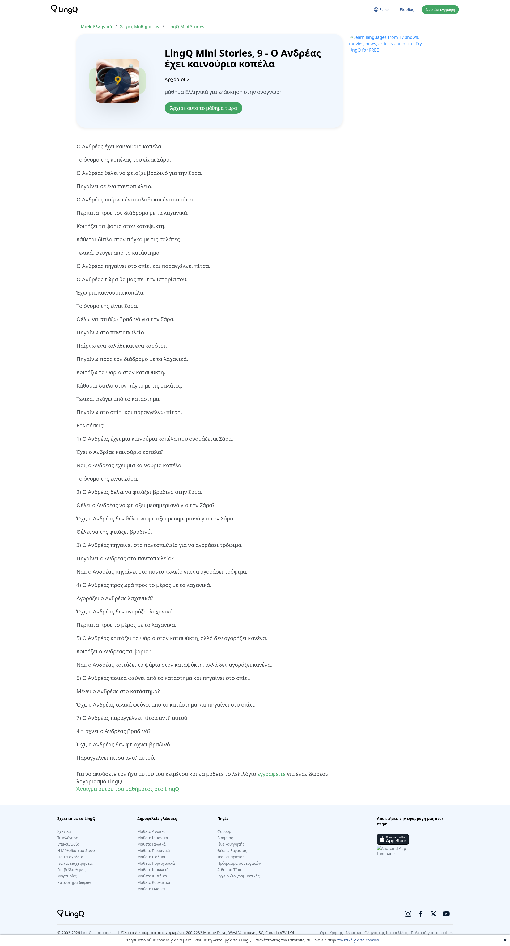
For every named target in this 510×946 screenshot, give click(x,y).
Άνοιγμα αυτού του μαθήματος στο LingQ (127, 788)
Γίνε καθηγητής (230, 844)
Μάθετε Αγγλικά (151, 831)
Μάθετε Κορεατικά (153, 882)
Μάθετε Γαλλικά (151, 844)
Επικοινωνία (68, 844)
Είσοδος (407, 9)
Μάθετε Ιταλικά (151, 856)
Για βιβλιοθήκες (71, 869)
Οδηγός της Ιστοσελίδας (386, 932)
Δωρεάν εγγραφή (440, 9)
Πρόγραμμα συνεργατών (239, 863)
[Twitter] (433, 913)
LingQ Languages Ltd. (100, 932)
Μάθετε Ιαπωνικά (153, 869)
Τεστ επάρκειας (230, 856)
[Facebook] (420, 913)
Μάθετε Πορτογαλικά (156, 863)
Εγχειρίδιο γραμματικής (238, 875)
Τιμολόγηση (67, 837)
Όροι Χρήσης (331, 932)
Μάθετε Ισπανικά (152, 837)
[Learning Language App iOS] (393, 839)
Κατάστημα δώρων (74, 882)
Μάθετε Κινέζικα (152, 875)
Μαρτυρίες (67, 875)
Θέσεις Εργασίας (232, 850)
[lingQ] (64, 9)
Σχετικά (64, 831)
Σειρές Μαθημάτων (139, 27)
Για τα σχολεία (70, 856)
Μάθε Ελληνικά (96, 27)
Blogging (225, 837)
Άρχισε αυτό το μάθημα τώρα (203, 108)
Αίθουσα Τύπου (231, 869)
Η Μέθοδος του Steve (76, 850)
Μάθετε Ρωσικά (151, 888)
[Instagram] (408, 913)
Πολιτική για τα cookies (432, 932)
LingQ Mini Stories (185, 27)
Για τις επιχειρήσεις (75, 863)
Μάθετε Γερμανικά (153, 850)
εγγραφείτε (271, 773)
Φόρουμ (224, 831)
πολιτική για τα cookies (358, 940)
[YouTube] (446, 913)
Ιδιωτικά (353, 932)
